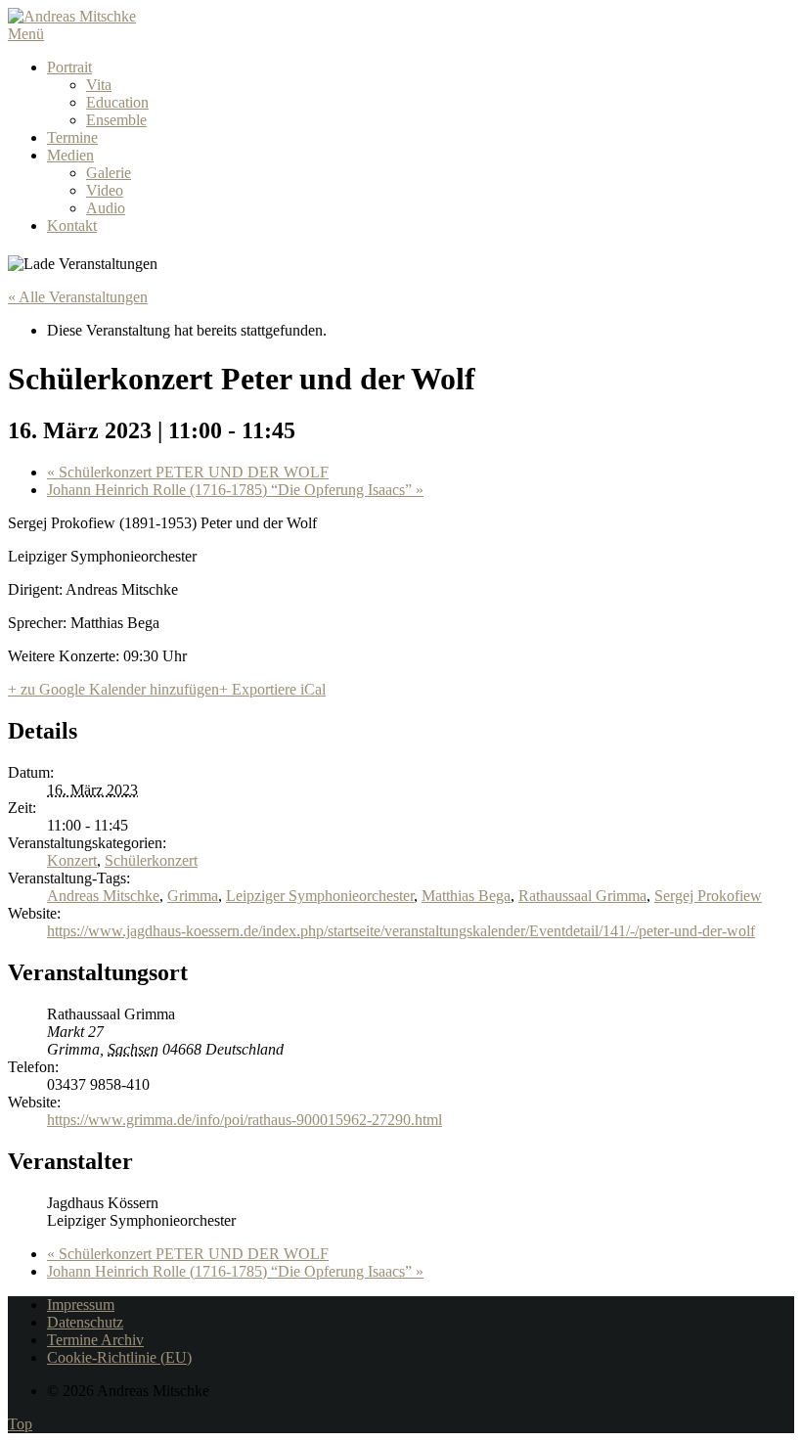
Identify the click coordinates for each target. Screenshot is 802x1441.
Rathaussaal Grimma (582, 895)
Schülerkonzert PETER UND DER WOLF (188, 472)
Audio (105, 208)
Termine (72, 137)
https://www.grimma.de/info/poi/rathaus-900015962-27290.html (244, 1119)
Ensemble (116, 120)
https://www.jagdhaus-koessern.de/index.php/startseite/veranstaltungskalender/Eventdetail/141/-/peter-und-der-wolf (401, 931)
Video (104, 190)
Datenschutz (85, 1322)
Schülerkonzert (151, 860)
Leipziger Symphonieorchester (320, 895)
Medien (70, 155)
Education (117, 102)
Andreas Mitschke (103, 895)
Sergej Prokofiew (708, 895)
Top (20, 1424)
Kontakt (72, 225)
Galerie (108, 172)
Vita (98, 84)
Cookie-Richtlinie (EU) (119, 1357)
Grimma (192, 895)
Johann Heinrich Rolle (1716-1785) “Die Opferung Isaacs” (235, 489)
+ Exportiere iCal (272, 689)
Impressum (80, 1304)
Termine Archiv (95, 1339)
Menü (26, 33)
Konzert (72, 860)
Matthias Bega (466, 895)
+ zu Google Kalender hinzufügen (113, 689)
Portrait (69, 67)
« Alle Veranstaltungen (78, 297)
